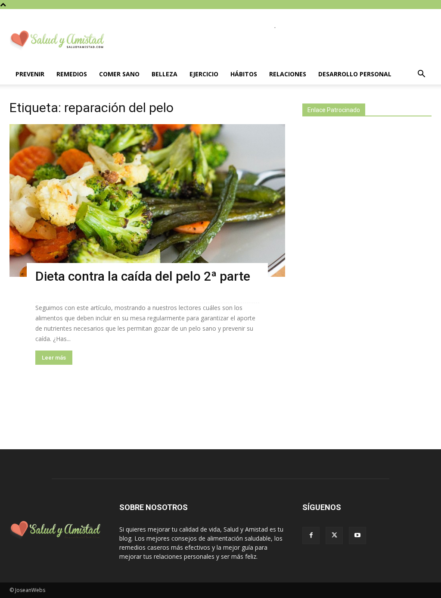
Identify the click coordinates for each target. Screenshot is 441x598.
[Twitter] (334, 535)
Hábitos (243, 74)
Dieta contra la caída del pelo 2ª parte (142, 276)
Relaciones (287, 74)
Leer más (54, 357)
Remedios (71, 74)
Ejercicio (203, 74)
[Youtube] (357, 535)
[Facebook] (311, 535)
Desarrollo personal (354, 74)
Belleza (164, 74)
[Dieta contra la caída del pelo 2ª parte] (147, 200)
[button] (421, 75)
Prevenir (30, 74)
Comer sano (119, 74)
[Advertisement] (367, 275)
